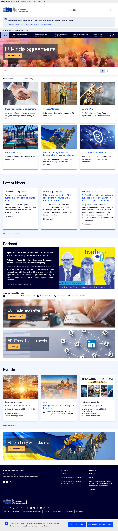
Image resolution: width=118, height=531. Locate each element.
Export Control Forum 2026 (17, 405)
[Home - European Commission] (18, 9)
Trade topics (112, 35)
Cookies (46, 511)
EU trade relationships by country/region (19, 35)
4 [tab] (113, 71)
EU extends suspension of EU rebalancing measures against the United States (57, 198)
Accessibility (80, 511)
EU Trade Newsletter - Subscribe (71, 477)
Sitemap (92, 489)
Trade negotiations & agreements (20, 109)
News (91, 477)
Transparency (11, 152)
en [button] (74, 10)
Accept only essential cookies (99, 524)
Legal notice (69, 511)
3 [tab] (107, 71)
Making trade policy (95, 474)
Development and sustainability (41, 35)
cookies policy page (38, 523)
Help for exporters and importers (80, 35)
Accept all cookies (77, 524)
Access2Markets (51, 109)
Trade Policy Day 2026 (91, 405)
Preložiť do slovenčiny (15, 24)
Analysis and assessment (98, 35)
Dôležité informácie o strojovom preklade (37, 24)
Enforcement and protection (61, 35)
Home (5, 35)
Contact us (51, 508)
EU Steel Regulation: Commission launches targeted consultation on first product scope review (97, 198)
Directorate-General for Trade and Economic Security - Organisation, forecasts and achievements (100, 483)
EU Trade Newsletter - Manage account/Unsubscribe (70, 482)
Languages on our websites (32, 511)
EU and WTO (87, 109)
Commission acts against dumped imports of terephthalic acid (20, 198)
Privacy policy (57, 511)
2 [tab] (102, 71)
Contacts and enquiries (68, 474)
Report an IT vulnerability (11, 511)
